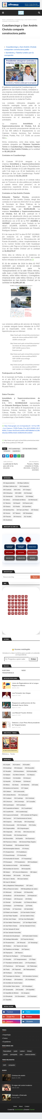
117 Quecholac (17, 909)
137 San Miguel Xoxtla (29, 922)
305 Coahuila (7, 489)
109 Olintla (28, 899)
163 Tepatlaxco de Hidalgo (11, 949)
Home (15, 1106)
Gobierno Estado (21, 547)
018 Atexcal (27, 781)
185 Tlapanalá (16, 969)
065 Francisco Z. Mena (10, 842)
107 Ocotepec (7, 899)
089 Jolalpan (7, 875)
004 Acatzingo (7, 768)
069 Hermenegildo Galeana (11, 848)
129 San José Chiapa (9, 919)
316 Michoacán (32, 500)
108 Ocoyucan (18, 899)
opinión (5, 1054)
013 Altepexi (6, 778)
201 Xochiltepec (30, 979)
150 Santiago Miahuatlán (10, 939)
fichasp (29, 1051)
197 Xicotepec (7, 979)
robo (21, 1054)
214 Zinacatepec (20, 996)
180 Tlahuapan (20, 966)
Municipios (32, 546)
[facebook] (11, 1012)
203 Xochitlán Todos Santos (11, 986)
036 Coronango (19, 801)
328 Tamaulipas (27, 513)
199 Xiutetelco (18, 979)
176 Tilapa (32, 959)
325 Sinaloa (34, 510)
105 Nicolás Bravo (19, 895)
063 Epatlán (19, 838)
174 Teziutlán (7, 959)
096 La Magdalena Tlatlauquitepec (13, 885)
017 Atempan (17, 781)
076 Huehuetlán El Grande (11, 858)
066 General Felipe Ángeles (27, 842)
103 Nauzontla (28, 892)
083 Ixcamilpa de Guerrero (11, 869)
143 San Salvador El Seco (27, 926)
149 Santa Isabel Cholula (30, 936)
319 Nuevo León (28, 503)
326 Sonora (6, 513)
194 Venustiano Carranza (30, 976)
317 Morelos (7, 503)
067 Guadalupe (7, 845)
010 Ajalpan (6, 775)
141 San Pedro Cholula (10, 926)
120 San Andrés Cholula (30, 448)
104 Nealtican (7, 895)
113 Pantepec (7, 905)
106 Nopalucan (32, 895)
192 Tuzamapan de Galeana (11, 976)
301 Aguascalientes (9, 483)
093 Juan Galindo (22, 879)
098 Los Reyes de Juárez (10, 889)
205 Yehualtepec (27, 986)
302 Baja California (23, 483)
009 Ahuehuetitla (32, 771)
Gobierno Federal (9, 547)
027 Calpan (24, 788)
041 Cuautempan (27, 808)
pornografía (13, 1054)
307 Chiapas (27, 489)
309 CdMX (18, 493)
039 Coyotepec (20, 805)
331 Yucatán (27, 516)
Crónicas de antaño (18, 1075)
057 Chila (18, 832)
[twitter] (31, 1012)
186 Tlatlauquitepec (29, 969)
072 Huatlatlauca (21, 852)
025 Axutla (35, 785)
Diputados (9, 552)
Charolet (31, 1109)
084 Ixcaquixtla (26, 869)
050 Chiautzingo (29, 822)
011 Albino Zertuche (19, 775)
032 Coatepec (7, 798)
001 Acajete (6, 764)
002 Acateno (16, 764)
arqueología (7, 1035)
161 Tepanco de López (20, 946)
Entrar (33, 659)
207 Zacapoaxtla (8, 989)
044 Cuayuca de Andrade (10, 815)
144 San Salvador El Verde (11, 929)
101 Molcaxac (7, 892)
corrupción (7, 451)
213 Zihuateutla (7, 996)
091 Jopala (26, 875)
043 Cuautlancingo (14, 448)
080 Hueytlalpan (32, 862)
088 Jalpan (33, 872)
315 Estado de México (19, 500)
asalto (15, 1051)
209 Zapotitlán (30, 989)
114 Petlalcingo (18, 905)
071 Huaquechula (8, 852)
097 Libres (29, 885)
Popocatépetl (7, 1051)
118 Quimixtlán (28, 909)
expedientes (10, 19)
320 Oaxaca (6, 506)
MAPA (21, 539)
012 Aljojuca (30, 775)
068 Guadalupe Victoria (22, 845)
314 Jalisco (6, 500)
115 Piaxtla (29, 905)
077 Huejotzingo (26, 858)
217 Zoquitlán (7, 999)
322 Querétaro (27, 506)
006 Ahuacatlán (29, 768)
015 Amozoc (27, 778)
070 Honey (25, 848)
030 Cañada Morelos (9, 795)
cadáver (22, 1051)
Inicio (3, 19)
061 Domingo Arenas (20, 835)
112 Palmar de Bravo (30, 902)
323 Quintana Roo (8, 510)
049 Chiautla (18, 822)
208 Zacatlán (19, 989)
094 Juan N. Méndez (9, 882)
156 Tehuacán (21, 942)
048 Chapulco (7, 822)
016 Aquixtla (6, 781)
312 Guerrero (19, 496)
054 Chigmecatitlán (9, 828)
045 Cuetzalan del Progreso (29, 815)
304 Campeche (24, 486)
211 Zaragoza (25, 993)
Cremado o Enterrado (19, 1095)
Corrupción (21, 558)
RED (28, 539)
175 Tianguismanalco (20, 959)
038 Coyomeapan (8, 805)
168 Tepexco (19, 952)
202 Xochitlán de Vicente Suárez (12, 983)
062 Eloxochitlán (8, 838)
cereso (5, 1038)
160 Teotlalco (7, 946)
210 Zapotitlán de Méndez (11, 993)
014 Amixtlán (17, 778)
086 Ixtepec (6, 872)
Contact (27, 1106)
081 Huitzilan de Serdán (10, 865)
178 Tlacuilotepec (30, 963)
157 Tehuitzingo (32, 942)
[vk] (31, 1021)
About (21, 1106)
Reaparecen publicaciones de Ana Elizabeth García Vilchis (23, 704)
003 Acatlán (26, 764)
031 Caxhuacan (23, 795)
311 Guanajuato (8, 496)
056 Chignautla (7, 832)
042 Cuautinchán (8, 811)
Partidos (21, 552)
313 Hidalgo (29, 496)
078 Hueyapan (7, 862)
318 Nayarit (16, 503)
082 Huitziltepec (25, 865)
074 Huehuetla (21, 855)
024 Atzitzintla (25, 785)
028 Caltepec (7, 791)
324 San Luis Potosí (22, 510)
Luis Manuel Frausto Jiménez (22, 713)
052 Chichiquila (21, 825)
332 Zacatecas (7, 520)
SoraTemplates (19, 1109)
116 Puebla (6, 909)
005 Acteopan (18, 768)
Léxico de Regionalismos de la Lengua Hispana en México (25, 684)
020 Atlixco (6, 785)
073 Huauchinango (9, 855)
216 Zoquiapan (32, 996)
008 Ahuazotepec (19, 771)
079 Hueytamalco (20, 862)
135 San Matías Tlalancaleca (11, 922)
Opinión (32, 558)
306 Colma (17, 489)
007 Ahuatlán (7, 771)
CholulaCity (14, 539)
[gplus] (11, 1017)
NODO (24, 670)
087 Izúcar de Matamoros (20, 872)
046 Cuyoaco (7, 818)
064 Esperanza (30, 838)
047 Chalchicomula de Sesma (22, 818)
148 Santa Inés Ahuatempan (11, 936)
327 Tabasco (16, 513)
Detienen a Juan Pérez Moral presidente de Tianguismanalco (26, 724)
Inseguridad (32, 552)
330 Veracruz (17, 516)
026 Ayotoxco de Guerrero (11, 788)
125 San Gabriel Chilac (27, 916)
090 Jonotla (17, 875)
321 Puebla (16, 506)
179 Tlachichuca (8, 966)
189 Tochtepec (7, 973)
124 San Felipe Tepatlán (10, 916)
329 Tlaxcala (7, 516)
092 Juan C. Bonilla (9, 879)
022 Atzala (15, 785)
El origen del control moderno (22, 1085)
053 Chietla (32, 825)
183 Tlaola (6, 969)
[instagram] (11, 1021)
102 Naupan (17, 892)
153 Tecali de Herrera (27, 939)
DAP (4, 1065)
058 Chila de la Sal (29, 832)
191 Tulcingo (18, 973)
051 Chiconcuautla (8, 825)
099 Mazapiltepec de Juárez (29, 889)
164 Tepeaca (25, 949)
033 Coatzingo (18, 798)
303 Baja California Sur (10, 486)
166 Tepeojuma (7, 952)
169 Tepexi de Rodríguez (10, 956)
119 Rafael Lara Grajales (10, 912)
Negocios (9, 558)
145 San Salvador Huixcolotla (12, 932)
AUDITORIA (6, 670)
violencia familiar (30, 1054)
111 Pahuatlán (17, 902)
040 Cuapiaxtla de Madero (11, 808)
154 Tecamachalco (8, 942)
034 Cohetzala (30, 798)
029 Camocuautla (19, 791)
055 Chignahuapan (23, 828)
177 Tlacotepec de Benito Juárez (13, 963)
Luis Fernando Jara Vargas (21, 693)
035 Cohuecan (7, 801)
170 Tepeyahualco (26, 956)
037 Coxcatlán (31, 801)
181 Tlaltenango (32, 966)
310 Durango (28, 493)
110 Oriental (6, 902)
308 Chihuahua (7, 493)
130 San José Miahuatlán (26, 919)
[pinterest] (31, 1017)
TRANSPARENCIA (8, 673)
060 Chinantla (7, 835)
